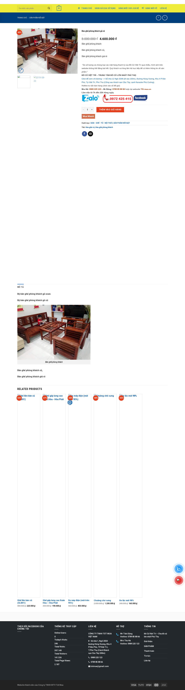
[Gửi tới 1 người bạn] (90, 133)
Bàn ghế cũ (90, 127)
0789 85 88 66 (118, 89)
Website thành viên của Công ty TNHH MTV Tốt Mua (40, 685)
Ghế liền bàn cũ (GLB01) (24, 601)
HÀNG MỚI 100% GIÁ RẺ (129, 8)
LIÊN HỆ (163, 8)
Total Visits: (59, 647)
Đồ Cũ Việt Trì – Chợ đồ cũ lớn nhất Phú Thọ (155, 635)
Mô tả (20, 287)
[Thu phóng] (20, 70)
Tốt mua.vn (146, 89)
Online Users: (60, 633)
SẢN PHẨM (149, 646)
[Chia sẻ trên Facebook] (84, 133)
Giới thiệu (148, 641)
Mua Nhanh (88, 116)
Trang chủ (22, 18)
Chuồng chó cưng (102, 600)
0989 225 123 (95, 89)
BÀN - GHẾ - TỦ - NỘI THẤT (101, 123)
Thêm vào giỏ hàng (110, 109)
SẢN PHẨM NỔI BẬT (37, 18)
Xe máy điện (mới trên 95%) (78, 601)
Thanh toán (149, 651)
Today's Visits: (61, 640)
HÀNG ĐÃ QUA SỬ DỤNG (105, 8)
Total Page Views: (62, 661)
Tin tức (147, 656)
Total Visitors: (60, 654)
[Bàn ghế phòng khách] (47, 51)
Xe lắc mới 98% (126, 600)
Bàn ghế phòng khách (104, 127)
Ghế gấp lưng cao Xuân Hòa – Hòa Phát (54, 601)
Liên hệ (147, 661)
